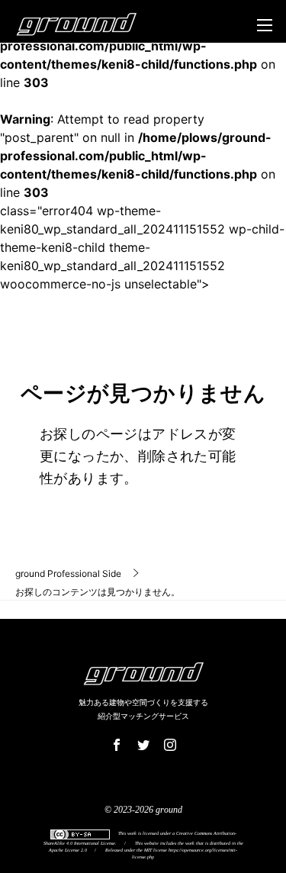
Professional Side (68, 574)
